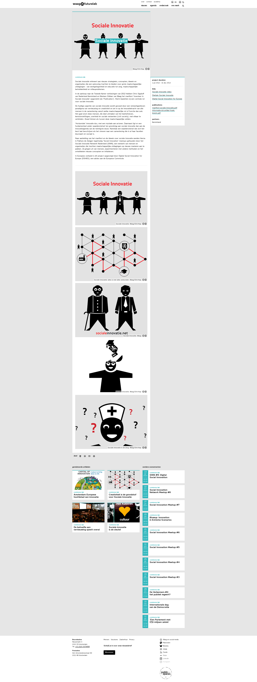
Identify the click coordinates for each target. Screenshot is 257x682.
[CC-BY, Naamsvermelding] (147, 69)
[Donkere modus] (183, 2)
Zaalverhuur (123, 639)
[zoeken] (183, 5)
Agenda (153, 6)
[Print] (94, 456)
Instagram (166, 662)
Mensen (106, 639)
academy (157, 2)
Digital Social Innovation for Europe (167, 99)
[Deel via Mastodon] (80, 456)
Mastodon (166, 643)
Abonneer (109, 652)
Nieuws (144, 6)
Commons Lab (80, 77)
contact (149, 2)
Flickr (165, 655)
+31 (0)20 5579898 (82, 646)
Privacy (131, 639)
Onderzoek (163, 6)
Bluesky (165, 646)
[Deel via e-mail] (89, 456)
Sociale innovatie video (161, 92)
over (142, 2)
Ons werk (175, 6)
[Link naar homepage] (84, 4)
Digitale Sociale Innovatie (162, 95)
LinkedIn (166, 658)
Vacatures (114, 639)
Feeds (165, 652)
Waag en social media (170, 639)
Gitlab (165, 649)
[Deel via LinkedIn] (84, 456)
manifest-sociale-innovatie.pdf (164, 108)
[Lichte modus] (180, 2)
